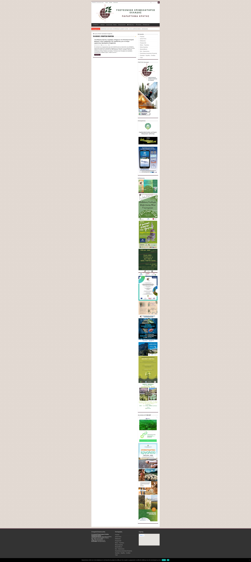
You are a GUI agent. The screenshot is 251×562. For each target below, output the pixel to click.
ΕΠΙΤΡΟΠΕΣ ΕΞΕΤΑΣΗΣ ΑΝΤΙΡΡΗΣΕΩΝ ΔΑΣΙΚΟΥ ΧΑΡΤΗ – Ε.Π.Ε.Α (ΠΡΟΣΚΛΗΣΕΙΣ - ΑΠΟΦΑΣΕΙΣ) (124, 28)
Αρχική (106, 2)
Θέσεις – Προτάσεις (144, 45)
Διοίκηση (102, 24)
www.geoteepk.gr (101, 541)
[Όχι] (249, 560)
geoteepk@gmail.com (100, 540)
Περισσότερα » (97, 54)
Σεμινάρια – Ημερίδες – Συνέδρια (147, 55)
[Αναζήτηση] (159, 2)
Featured (142, 36)
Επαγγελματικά (121, 24)
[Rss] (150, 2)
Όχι (168, 560)
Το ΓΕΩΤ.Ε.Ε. (95, 24)
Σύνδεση (110, 2)
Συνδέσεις (139, 24)
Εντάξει (163, 560)
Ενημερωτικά (143, 42)
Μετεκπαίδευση (143, 49)
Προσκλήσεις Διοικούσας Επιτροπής (148, 53)
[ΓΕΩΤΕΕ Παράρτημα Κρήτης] (125, 13)
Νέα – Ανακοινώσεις (144, 51)
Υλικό (141, 57)
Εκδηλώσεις (131, 24)
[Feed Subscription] (135, 36)
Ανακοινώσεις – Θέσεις (111, 24)
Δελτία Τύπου (104, 45)
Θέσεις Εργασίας (144, 47)
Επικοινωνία (115, 2)
